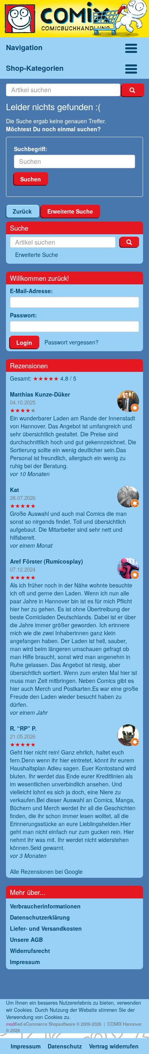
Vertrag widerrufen (114, 1046)
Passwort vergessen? (72, 342)
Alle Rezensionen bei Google (46, 871)
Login (24, 342)
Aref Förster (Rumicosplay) (46, 561)
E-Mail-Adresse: (31, 291)
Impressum (26, 1046)
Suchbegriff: (30, 149)
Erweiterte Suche (70, 211)
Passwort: (23, 315)
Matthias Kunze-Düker (40, 394)
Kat (14, 490)
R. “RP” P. (23, 728)
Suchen (30, 179)
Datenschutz (65, 1046)
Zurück (22, 211)
